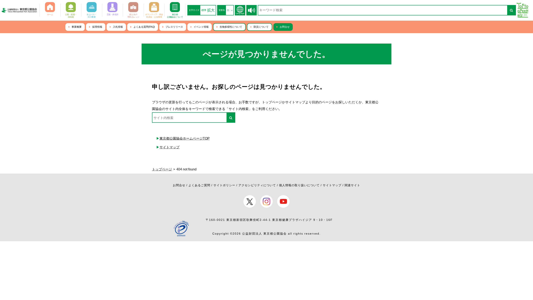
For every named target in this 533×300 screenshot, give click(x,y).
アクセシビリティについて (257, 185)
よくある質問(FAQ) (144, 26)
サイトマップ (169, 147)
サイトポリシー (224, 185)
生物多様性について (231, 26)
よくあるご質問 (199, 185)
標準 (203, 10)
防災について (261, 26)
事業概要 (77, 26)
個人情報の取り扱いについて (299, 185)
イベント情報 (201, 26)
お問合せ (285, 26)
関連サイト (352, 185)
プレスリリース (174, 26)
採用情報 (97, 26)
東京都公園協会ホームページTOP (184, 138)
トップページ (162, 169)
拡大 (211, 10)
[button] (251, 10)
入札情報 (118, 26)
